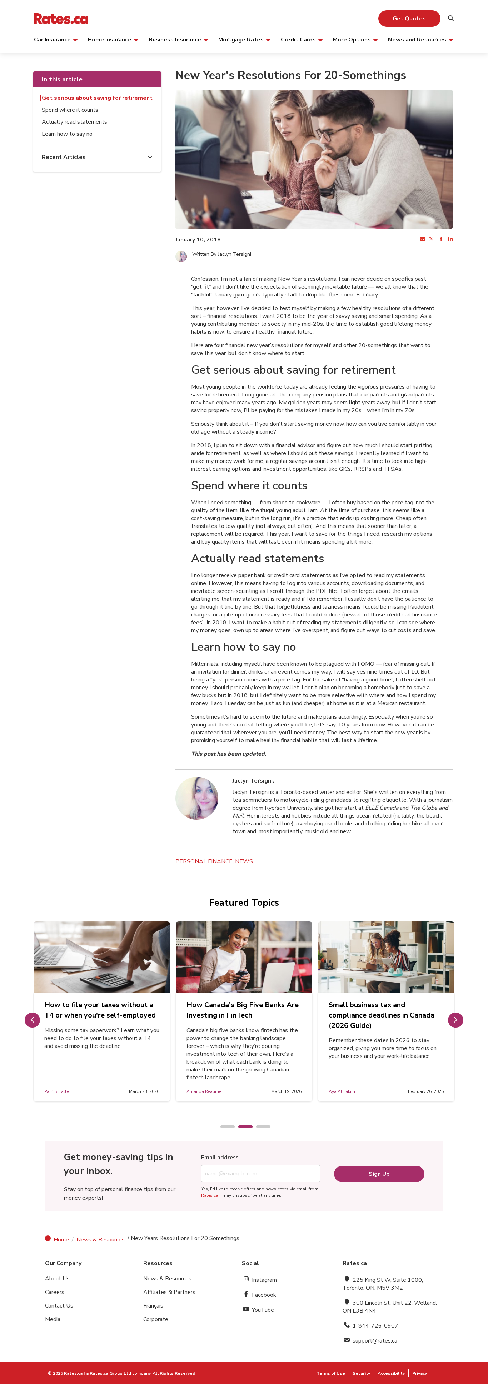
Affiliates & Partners (169, 1292)
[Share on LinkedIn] (450, 240)
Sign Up (379, 1174)
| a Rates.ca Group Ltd (107, 1373)
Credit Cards (298, 39)
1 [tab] (224, 1127)
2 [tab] (241, 1127)
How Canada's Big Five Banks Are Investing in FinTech (242, 1010)
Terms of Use (331, 1373)
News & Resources (100, 1240)
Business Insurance (175, 39)
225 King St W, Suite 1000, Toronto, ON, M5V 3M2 (383, 1284)
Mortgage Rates (241, 39)
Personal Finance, (205, 861)
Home (61, 1240)
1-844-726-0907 (374, 1326)
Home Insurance (109, 39)
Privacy (419, 1373)
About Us (57, 1279)
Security (361, 1373)
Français (153, 1306)
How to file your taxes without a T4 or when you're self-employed (100, 1010)
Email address (220, 1157)
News (244, 861)
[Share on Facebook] (440, 240)
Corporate (155, 1319)
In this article (62, 79)
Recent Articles (64, 157)
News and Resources (417, 39)
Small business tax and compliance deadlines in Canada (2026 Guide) (381, 1015)
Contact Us (59, 1306)
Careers (54, 1292)
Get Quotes (409, 19)
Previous (32, 1020)
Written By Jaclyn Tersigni (221, 254)
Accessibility (391, 1373)
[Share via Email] (422, 240)
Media (52, 1319)
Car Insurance (52, 39)
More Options (352, 39)
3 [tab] (259, 1127)
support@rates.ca (374, 1341)
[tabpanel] (102, 1011)
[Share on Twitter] (431, 240)
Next (455, 1020)
